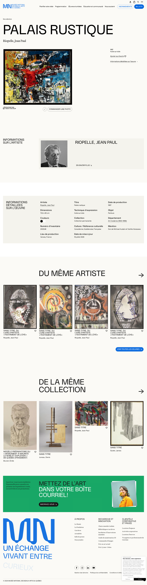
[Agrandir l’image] (44, 109)
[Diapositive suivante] (141, 275)
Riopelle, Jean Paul (47, 205)
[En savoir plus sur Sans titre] (55, 426)
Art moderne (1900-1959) (117, 221)
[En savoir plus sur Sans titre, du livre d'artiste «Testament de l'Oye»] (20, 307)
